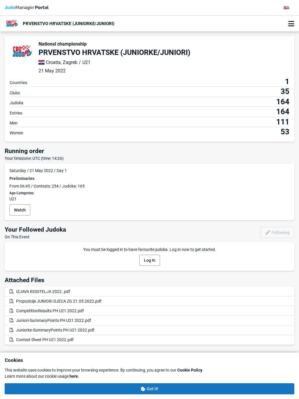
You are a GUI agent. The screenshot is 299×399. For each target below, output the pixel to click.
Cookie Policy (189, 370)
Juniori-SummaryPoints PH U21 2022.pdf (53, 320)
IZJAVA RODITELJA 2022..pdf (43, 291)
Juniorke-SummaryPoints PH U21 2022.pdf (55, 330)
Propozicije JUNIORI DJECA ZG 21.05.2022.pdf (58, 301)
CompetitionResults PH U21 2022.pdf (50, 310)
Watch (20, 210)
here (73, 376)
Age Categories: (21, 193)
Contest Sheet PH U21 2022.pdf (45, 339)
